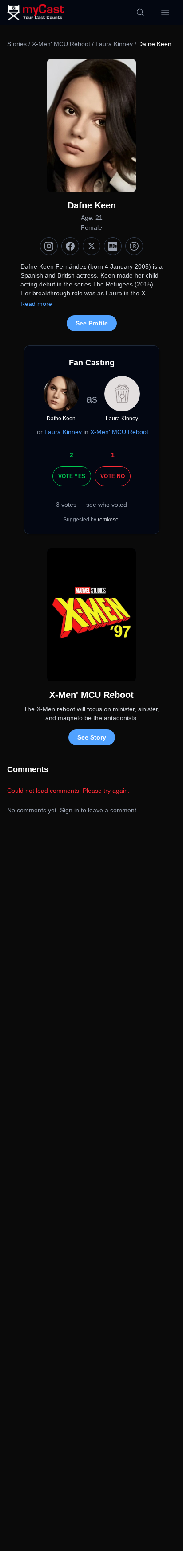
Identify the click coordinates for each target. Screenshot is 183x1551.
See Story (91, 737)
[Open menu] (165, 12)
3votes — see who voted (91, 504)
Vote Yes (71, 476)
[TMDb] (134, 246)
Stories (17, 43)
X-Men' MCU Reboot (61, 43)
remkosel (109, 520)
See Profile (92, 323)
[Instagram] (49, 246)
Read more (36, 303)
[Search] (140, 12)
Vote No (112, 476)
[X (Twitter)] (91, 246)
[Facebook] (70, 246)
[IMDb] (113, 246)
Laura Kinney (114, 43)
